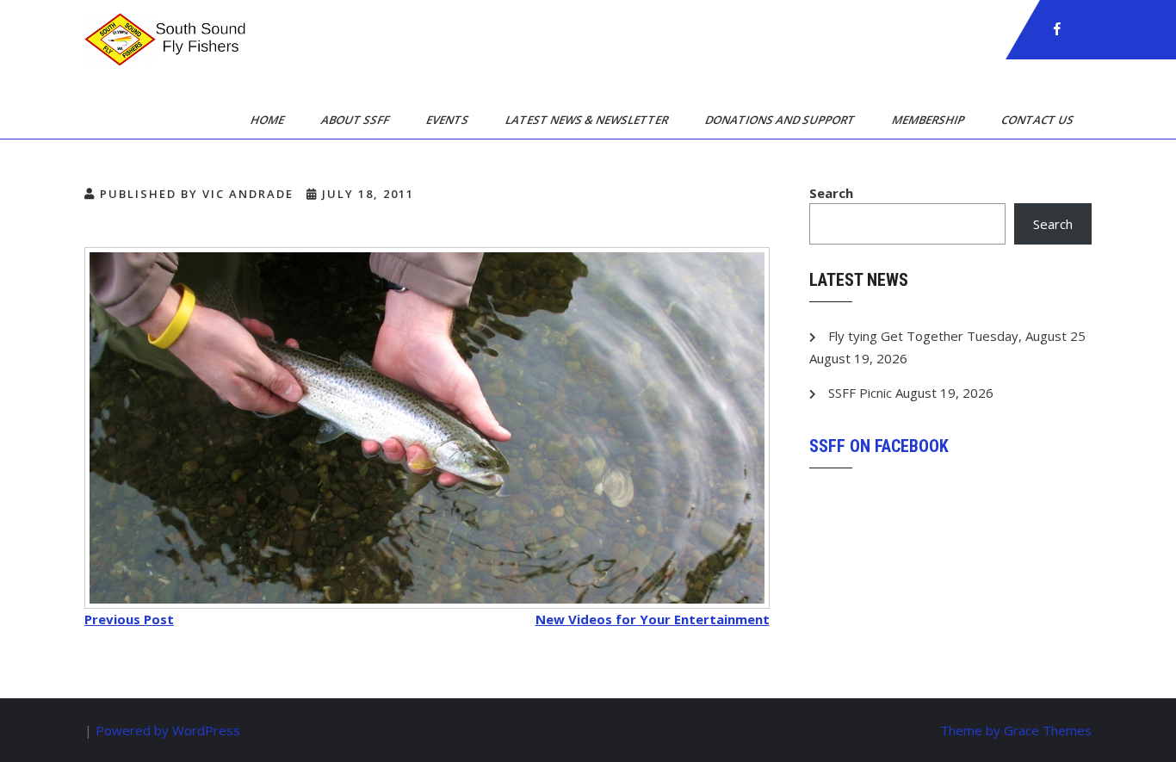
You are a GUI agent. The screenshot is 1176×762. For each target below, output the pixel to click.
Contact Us (1039, 119)
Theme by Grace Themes (1016, 730)
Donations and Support (781, 119)
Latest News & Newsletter (588, 119)
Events (448, 119)
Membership (929, 119)
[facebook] (1057, 29)
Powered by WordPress (168, 730)
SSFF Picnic (860, 392)
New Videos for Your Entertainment (652, 619)
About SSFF (356, 119)
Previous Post (129, 619)
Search (831, 192)
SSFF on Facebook (879, 446)
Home (268, 119)
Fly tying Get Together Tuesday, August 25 (957, 335)
